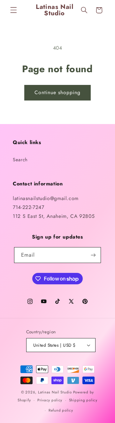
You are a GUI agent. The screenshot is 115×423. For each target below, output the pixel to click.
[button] (13, 10)
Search (20, 159)
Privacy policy (49, 400)
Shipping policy (83, 400)
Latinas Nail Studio (55, 392)
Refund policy (61, 410)
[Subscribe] (93, 255)
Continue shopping (57, 92)
